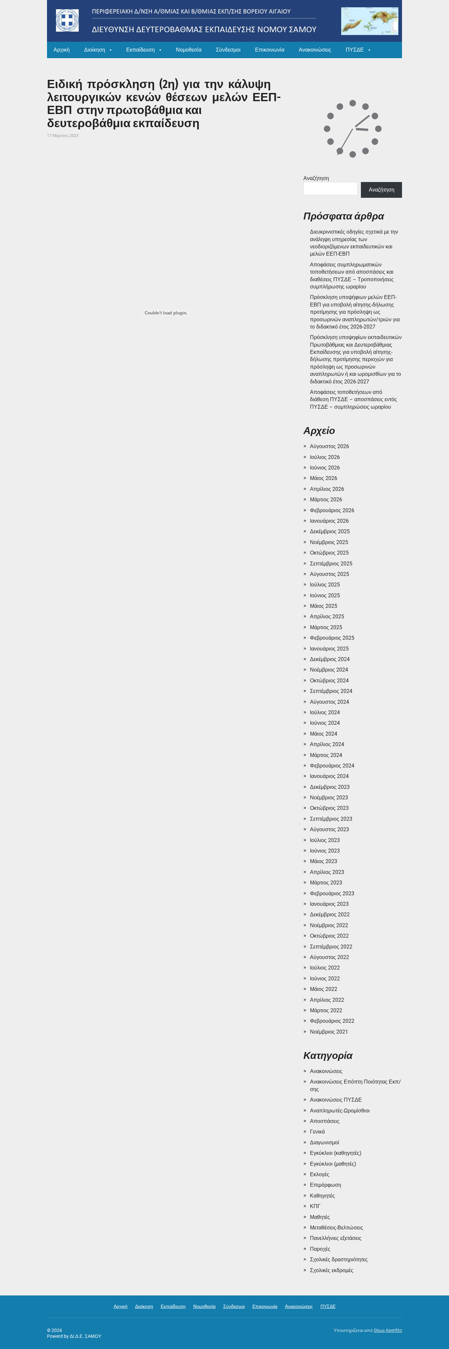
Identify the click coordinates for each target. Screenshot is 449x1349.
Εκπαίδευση (140, 50)
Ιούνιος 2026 (325, 468)
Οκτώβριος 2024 (329, 680)
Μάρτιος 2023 (326, 883)
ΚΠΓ (315, 1206)
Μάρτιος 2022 (326, 1010)
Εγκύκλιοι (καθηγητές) (336, 1153)
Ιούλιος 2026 (325, 457)
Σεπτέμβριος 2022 (331, 947)
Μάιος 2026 (323, 478)
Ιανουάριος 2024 (329, 776)
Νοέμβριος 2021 (329, 1032)
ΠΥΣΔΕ (355, 50)
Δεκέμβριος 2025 (330, 531)
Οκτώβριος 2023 (329, 808)
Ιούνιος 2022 (325, 978)
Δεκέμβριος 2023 (330, 787)
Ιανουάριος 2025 (329, 649)
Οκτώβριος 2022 (329, 936)
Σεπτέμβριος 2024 (331, 691)
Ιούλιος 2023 (325, 840)
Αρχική (62, 50)
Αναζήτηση (316, 178)
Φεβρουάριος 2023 (332, 893)
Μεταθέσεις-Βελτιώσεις (336, 1227)
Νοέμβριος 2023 (329, 797)
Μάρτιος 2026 (326, 499)
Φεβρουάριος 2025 (332, 638)
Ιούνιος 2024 (325, 723)
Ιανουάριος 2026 (329, 521)
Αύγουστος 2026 (329, 446)
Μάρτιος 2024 (326, 755)
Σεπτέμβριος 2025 (331, 563)
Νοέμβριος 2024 (329, 670)
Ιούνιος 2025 (325, 595)
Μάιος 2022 (323, 989)
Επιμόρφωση (325, 1185)
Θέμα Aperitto (388, 1330)
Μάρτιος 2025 (326, 627)
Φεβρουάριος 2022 (332, 1021)
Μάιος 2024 (323, 734)
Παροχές (320, 1249)
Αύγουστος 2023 (329, 829)
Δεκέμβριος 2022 (330, 914)
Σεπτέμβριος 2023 (331, 819)
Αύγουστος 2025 (329, 574)
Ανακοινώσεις (315, 50)
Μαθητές (320, 1217)
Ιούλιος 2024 (325, 712)
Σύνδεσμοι (228, 50)
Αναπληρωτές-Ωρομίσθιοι (340, 1111)
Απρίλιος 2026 (327, 489)
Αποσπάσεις (325, 1121)
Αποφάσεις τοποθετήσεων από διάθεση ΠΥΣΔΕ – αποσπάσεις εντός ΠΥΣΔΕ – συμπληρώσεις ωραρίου (353, 399)
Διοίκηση (94, 50)
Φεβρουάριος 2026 (332, 510)
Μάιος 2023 (323, 861)
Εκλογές (319, 1174)
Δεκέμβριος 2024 (330, 659)
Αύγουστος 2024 (329, 702)
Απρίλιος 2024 (327, 744)
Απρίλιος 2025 (327, 616)
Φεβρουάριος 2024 (332, 766)
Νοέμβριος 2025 (329, 542)
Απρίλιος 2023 (327, 872)
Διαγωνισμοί (324, 1142)
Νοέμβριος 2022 (329, 925)
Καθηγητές (322, 1196)
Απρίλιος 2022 (327, 1000)
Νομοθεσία (188, 50)
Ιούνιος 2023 (325, 851)
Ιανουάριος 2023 (329, 904)
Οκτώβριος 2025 (329, 553)
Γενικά (317, 1132)
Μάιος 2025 (323, 606)
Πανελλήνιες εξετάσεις (336, 1238)
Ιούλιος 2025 (325, 585)
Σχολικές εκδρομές (331, 1270)
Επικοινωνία (269, 50)
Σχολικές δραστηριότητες (339, 1259)
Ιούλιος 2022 (325, 968)
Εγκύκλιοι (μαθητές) (333, 1164)
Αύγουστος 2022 (329, 957)
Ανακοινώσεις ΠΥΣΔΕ (336, 1100)
